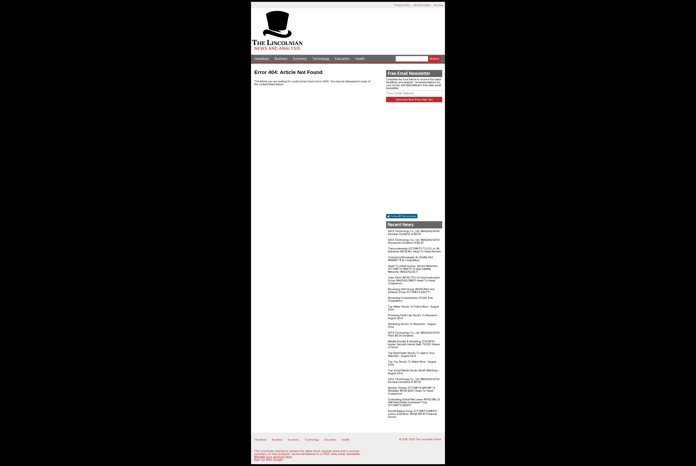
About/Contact (422, 5)
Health (360, 59)
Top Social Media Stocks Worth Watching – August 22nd (413, 372)
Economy (300, 59)
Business (281, 59)
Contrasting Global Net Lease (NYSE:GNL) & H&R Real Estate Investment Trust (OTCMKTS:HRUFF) (414, 402)
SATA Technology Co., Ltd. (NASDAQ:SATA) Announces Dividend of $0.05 (414, 241)
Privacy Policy (402, 5)
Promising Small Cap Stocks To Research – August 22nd (413, 317)
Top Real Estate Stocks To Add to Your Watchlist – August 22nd (411, 354)
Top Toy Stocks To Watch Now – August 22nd (412, 363)
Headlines (262, 59)
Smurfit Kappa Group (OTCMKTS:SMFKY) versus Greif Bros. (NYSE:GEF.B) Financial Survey (412, 413)
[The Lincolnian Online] (277, 31)
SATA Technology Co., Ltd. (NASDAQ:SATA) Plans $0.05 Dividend (414, 334)
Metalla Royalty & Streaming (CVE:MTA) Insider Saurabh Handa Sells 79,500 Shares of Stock (414, 344)
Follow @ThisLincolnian (403, 216)
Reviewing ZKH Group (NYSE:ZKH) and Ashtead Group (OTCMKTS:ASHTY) (411, 291)
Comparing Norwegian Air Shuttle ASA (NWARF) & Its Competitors (410, 259)
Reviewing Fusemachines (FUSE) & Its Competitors (410, 299)
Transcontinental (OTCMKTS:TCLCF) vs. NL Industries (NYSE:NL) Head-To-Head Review (414, 250)
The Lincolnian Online (428, 439)
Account (438, 5)
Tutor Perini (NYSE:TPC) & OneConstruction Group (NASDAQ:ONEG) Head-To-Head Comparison (414, 280)
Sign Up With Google (268, 459)
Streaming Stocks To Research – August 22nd (412, 325)
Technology (321, 59)
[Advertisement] (374, 21)
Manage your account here (273, 457)
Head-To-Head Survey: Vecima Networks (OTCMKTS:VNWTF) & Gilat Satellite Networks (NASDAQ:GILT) (413, 268)
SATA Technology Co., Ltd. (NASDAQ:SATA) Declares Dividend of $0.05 (414, 233)
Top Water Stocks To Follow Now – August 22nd (413, 308)
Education (342, 59)
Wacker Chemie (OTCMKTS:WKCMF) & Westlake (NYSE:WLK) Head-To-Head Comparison (411, 390)
